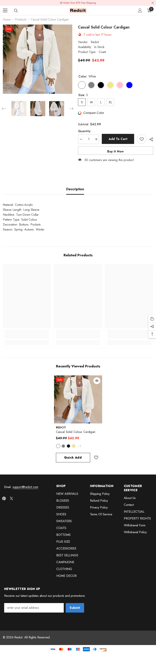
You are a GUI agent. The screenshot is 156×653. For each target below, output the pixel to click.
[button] (4, 108)
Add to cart (118, 139)
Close (152, 3)
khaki (74, 446)
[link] (27, 336)
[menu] (5, 10)
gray (63, 446)
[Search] (16, 10)
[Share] (149, 139)
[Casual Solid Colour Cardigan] (78, 399)
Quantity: (84, 131)
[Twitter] (11, 498)
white (58, 446)
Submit (75, 608)
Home (7, 19)
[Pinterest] (4, 498)
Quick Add (73, 457)
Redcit (95, 42)
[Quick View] (96, 380)
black (68, 446)
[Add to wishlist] (141, 139)
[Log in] (140, 10)
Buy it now (115, 151)
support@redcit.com (25, 487)
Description (75, 189)
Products (20, 19)
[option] (37, 59)
